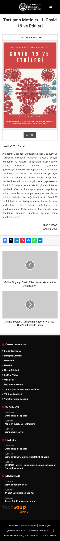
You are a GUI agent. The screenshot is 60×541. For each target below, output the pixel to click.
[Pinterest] (22, 240)
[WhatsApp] (34, 240)
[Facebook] (5, 240)
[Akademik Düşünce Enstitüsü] (30, 6)
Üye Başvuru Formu (13, 384)
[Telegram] (40, 240)
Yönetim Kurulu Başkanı (16, 399)
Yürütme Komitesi (13, 394)
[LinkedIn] (16, 240)
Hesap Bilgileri (11, 370)
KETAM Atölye (11, 375)
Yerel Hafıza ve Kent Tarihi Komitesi (22, 389)
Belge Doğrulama (13, 351)
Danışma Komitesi (13, 355)
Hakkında (9, 360)
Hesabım (8, 365)
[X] (11, 240)
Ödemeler (9, 379)
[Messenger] (28, 240)
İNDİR (31, 135)
